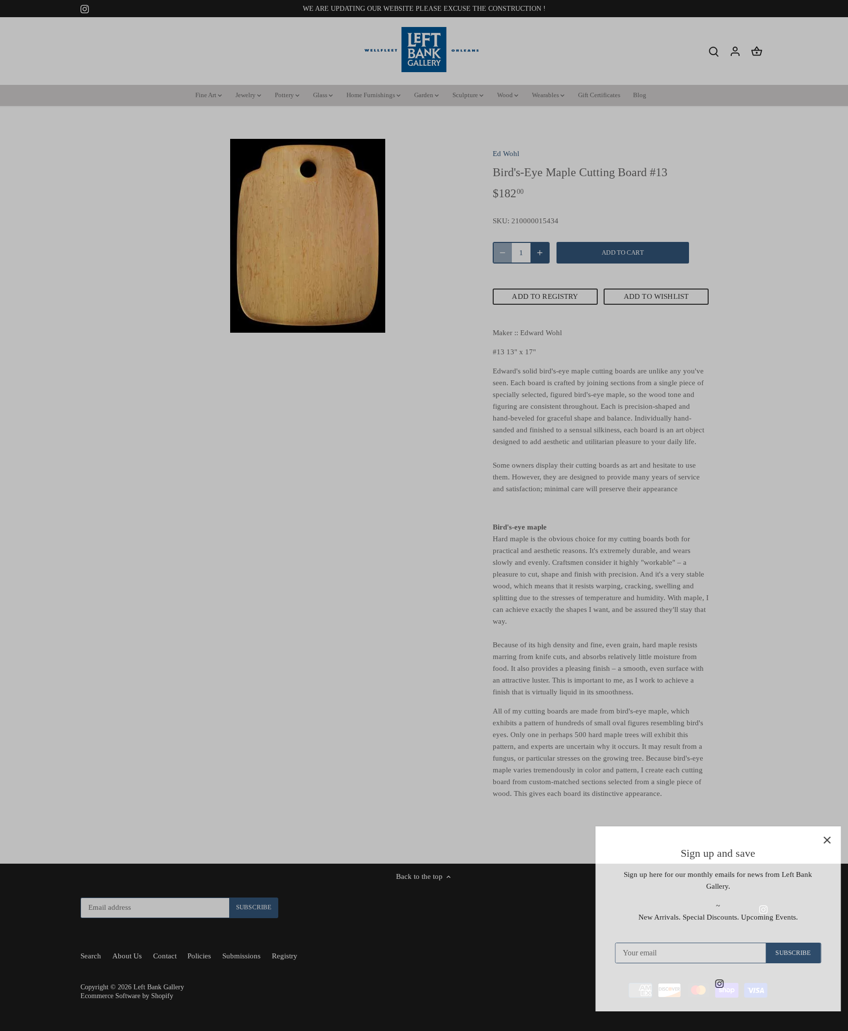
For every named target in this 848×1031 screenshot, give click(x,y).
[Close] (814, 840)
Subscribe (780, 953)
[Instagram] (707, 983)
